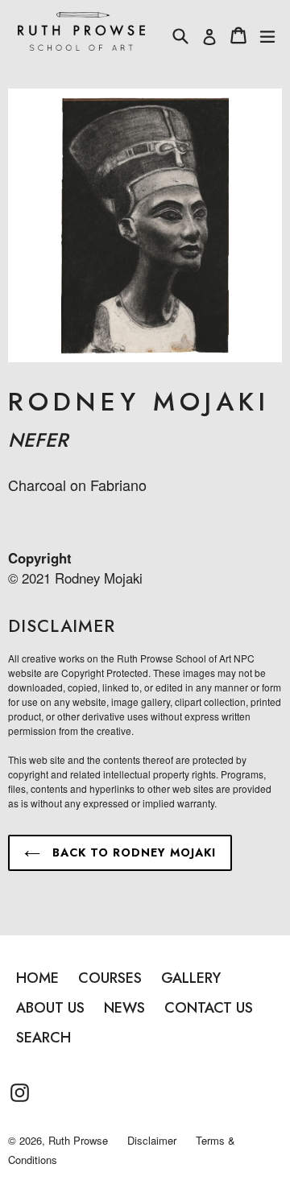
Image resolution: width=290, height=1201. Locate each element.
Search (43, 1037)
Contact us (208, 1007)
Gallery (191, 978)
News (124, 1007)
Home (37, 978)
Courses (110, 978)
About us (50, 1007)
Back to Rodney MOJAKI (132, 852)
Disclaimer (151, 1140)
